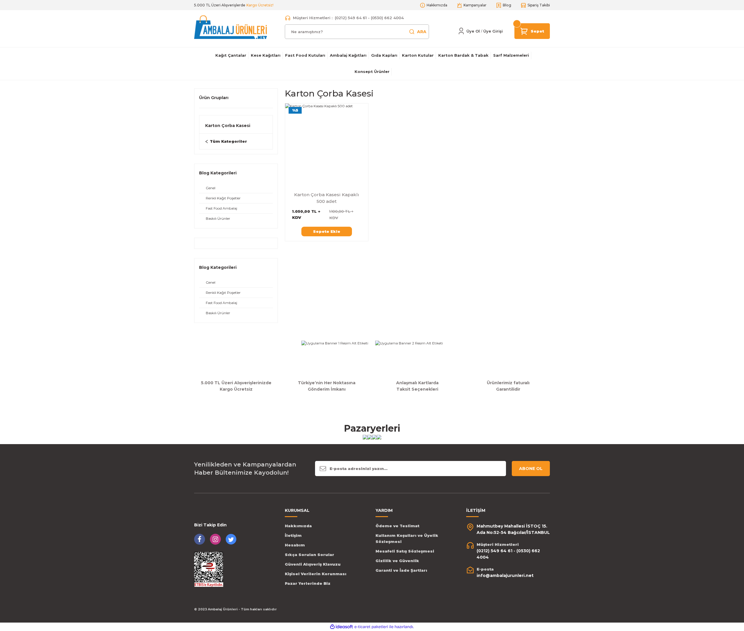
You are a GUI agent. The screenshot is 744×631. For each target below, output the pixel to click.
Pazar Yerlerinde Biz (307, 583)
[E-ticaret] (371, 627)
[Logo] (230, 27)
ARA (421, 31)
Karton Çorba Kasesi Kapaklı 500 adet (326, 198)
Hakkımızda (298, 525)
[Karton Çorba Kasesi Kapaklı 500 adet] (326, 145)
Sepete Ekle (326, 231)
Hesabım (295, 545)
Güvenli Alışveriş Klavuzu (313, 564)
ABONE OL (531, 468)
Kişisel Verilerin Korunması (315, 573)
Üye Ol (473, 31)
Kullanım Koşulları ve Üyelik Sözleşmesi (406, 538)
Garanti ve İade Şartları (401, 570)
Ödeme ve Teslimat (397, 525)
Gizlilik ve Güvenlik (397, 560)
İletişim (293, 535)
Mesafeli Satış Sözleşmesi (404, 551)
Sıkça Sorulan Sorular (309, 554)
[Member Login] (461, 31)
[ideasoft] (341, 627)
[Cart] (524, 30)
